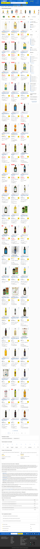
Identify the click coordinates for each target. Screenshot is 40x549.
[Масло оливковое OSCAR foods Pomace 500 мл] (15, 209)
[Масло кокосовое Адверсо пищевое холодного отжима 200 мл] (15, 291)
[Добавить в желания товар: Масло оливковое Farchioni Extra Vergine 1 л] (9, 123)
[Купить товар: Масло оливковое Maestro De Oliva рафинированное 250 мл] (9, 320)
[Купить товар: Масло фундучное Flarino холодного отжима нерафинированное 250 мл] (9, 157)
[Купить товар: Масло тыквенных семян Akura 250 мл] (9, 341)
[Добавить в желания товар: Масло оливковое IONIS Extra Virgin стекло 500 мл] (9, 409)
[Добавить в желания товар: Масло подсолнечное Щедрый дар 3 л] (28, 62)
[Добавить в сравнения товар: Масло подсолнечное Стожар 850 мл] (28, 227)
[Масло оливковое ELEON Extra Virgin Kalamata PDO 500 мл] (25, 373)
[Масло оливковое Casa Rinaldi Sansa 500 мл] (6, 352)
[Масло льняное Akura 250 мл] (25, 107)
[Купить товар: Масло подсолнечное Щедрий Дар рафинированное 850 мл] (9, 96)
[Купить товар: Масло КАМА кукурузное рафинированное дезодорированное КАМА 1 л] (9, 177)
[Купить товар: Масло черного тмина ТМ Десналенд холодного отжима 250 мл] (18, 259)
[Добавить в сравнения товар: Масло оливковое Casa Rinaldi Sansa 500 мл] (9, 349)
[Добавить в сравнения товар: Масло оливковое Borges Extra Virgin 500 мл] (18, 145)
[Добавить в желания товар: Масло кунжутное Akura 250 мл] (18, 409)
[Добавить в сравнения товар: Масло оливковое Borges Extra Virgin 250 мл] (18, 390)
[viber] (30, 533)
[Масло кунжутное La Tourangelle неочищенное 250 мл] (6, 393)
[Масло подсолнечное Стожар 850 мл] (25, 229)
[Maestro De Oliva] (13, 17)
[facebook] (25, 533)
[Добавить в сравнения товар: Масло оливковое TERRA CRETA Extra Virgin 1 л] (28, 165)
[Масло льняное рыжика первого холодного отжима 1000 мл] (25, 413)
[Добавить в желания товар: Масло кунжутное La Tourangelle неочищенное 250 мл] (9, 389)
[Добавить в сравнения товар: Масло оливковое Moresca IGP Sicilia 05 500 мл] (18, 165)
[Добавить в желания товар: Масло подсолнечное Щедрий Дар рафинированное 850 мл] (9, 82)
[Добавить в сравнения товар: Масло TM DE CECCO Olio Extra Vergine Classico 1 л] (18, 104)
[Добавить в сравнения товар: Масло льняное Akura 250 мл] (28, 104)
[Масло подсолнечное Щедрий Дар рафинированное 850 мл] (6, 86)
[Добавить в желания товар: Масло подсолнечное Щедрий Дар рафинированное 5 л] (28, 42)
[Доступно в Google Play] (32, 544)
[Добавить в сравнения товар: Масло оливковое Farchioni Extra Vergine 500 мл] (9, 43)
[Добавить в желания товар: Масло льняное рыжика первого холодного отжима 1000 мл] (28, 409)
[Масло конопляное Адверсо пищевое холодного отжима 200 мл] (25, 209)
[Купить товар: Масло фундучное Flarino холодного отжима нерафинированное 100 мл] (18, 239)
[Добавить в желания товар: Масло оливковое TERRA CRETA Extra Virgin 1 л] (28, 164)
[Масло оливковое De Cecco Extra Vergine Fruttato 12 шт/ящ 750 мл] (6, 209)
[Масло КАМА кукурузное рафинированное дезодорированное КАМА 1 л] (6, 168)
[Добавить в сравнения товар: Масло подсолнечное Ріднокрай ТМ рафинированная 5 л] (18, 22)
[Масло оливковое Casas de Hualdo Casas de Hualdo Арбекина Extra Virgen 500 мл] (25, 25)
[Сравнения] (29, 2)
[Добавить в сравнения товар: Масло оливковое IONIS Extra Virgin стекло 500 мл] (9, 410)
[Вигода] (32, 1)
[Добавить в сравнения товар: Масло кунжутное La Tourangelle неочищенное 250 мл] (9, 390)
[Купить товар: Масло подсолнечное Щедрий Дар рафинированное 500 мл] (28, 279)
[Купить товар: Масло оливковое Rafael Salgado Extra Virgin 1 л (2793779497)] (28, 320)
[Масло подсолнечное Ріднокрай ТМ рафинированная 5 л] (15, 25)
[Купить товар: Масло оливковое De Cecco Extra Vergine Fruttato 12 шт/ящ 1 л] (18, 198)
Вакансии (12, 540)
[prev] (36, 442)
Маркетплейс (12, 542)
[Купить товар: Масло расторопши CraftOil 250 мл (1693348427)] (28, 156)
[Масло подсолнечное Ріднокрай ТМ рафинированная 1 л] (6, 25)
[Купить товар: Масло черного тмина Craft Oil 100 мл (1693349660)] (9, 238)
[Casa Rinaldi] (33, 17)
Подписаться (20, 533)
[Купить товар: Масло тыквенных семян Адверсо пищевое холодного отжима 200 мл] (18, 279)
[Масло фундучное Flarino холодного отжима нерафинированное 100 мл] (15, 229)
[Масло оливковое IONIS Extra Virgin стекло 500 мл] (6, 413)
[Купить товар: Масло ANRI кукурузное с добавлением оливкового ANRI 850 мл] (9, 116)
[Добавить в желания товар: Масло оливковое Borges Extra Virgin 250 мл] (18, 389)
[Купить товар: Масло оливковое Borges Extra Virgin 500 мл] (18, 157)
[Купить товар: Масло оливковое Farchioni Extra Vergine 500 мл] (9, 55)
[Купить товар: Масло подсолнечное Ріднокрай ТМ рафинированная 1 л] (9, 34)
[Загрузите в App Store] (32, 542)
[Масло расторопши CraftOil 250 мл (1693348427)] (25, 148)
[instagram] (29, 533)
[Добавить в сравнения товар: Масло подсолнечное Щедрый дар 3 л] (28, 63)
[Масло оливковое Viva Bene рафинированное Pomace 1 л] (6, 66)
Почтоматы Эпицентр (23, 544)
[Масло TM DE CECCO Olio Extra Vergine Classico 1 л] (15, 107)
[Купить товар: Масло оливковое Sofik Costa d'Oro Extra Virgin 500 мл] (28, 300)
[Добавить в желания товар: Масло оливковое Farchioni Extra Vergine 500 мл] (9, 42)
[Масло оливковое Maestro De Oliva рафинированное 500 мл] (15, 373)
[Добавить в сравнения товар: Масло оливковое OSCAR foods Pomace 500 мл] (18, 206)
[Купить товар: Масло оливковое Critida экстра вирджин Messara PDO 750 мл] (18, 361)
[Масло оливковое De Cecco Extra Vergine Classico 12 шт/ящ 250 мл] (25, 250)
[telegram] (34, 533)
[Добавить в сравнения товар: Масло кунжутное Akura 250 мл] (18, 410)
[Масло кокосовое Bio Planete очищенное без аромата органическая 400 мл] (6, 373)
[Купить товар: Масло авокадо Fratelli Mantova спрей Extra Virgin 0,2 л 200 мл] (9, 279)
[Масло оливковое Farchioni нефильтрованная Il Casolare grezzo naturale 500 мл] (15, 66)
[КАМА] (8, 17)
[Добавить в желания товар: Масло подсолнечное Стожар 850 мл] (28, 225)
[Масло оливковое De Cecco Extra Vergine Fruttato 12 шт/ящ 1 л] (15, 189)
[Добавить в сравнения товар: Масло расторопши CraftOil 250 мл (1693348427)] (28, 145)
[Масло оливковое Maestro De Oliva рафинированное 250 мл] (6, 311)
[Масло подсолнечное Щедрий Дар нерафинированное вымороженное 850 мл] (6, 189)
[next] (38, 442)
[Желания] (33, 2)
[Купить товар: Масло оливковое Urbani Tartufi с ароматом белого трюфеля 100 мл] (18, 341)
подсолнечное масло (5, 477)
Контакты (12, 539)
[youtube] (27, 533)
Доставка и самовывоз (23, 539)
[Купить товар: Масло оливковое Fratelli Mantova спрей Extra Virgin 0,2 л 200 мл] (18, 320)
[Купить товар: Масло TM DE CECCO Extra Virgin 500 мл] (9, 259)
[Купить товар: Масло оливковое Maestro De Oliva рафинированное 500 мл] (18, 382)
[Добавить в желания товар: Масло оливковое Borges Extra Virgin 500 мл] (18, 144)
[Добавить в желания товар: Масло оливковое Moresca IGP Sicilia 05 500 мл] (18, 164)
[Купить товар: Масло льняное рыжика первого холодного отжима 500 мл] (28, 402)
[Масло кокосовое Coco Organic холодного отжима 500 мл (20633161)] (25, 332)
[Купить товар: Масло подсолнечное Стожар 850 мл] (28, 239)
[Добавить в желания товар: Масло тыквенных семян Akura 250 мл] (9, 328)
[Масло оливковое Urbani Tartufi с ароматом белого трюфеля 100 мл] (15, 332)
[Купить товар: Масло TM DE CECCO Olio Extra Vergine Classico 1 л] (18, 116)
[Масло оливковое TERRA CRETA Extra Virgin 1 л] (25, 168)
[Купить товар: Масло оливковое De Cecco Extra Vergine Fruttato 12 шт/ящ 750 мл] (9, 218)
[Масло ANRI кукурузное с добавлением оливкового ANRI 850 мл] (6, 107)
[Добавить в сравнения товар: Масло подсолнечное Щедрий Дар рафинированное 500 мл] (28, 267)
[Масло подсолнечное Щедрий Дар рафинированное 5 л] (25, 46)
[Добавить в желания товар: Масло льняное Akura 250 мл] (28, 103)
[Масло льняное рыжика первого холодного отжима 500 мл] (25, 393)
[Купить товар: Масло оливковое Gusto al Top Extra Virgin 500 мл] (18, 55)
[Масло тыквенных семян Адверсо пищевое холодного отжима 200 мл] (15, 270)
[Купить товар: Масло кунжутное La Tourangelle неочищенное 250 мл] (9, 402)
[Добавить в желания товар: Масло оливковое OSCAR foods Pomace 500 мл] (18, 205)
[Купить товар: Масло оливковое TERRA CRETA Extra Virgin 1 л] (28, 177)
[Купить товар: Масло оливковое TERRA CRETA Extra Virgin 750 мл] (28, 136)
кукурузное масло (4, 479)
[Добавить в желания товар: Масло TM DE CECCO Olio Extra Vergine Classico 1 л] (18, 103)
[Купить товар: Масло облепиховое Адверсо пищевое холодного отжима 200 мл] (9, 300)
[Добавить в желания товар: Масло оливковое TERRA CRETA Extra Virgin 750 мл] (28, 123)
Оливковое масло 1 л (16, 438)
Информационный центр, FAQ (4, 537)
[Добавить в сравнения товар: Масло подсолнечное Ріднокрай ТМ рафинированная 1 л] (9, 22)
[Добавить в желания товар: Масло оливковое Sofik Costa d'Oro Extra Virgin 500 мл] (28, 287)
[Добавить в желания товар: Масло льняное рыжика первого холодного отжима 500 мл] (28, 389)
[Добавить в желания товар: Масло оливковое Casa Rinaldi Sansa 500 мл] (9, 348)
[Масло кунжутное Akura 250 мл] (15, 413)
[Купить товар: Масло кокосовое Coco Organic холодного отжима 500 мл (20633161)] (28, 340)
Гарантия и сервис (22, 541)
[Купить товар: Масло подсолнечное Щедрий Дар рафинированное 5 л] (28, 55)
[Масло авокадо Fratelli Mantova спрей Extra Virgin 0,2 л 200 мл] (6, 270)
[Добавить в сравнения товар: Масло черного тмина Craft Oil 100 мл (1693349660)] (9, 227)
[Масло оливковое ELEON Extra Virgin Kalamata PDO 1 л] (25, 352)
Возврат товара (22, 540)
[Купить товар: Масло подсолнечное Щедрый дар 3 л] (28, 75)
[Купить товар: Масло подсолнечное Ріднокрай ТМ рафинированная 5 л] (18, 34)
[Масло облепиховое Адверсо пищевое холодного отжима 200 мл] (6, 291)
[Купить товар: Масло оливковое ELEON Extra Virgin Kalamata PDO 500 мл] (28, 382)
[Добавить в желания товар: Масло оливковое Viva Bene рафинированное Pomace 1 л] (9, 62)
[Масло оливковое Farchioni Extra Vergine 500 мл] (6, 46)
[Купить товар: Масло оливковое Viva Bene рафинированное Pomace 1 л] (9, 75)
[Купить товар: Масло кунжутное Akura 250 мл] (18, 422)
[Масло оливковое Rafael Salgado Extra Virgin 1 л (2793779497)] (25, 311)
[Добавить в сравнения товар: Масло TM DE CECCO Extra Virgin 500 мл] (9, 247)
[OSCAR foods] (23, 17)
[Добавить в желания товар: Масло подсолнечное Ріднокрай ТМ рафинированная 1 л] (9, 21)
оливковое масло (4, 473)
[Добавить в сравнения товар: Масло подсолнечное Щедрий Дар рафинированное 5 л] (28, 43)
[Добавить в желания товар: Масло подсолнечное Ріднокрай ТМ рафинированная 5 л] (18, 21)
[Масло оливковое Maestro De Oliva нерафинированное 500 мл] (25, 86)
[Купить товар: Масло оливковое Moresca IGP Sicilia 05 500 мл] (18, 177)
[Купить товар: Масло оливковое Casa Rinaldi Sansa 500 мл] (9, 361)
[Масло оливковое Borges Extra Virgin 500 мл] (15, 148)
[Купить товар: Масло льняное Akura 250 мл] (28, 116)
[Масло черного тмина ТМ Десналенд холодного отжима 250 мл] (15, 250)
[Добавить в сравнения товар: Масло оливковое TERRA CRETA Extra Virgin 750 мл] (28, 124)
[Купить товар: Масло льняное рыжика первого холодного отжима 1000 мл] (28, 422)
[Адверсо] (18, 17)
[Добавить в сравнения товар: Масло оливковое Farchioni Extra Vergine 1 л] (9, 124)
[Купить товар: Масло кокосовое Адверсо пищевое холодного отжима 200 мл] (18, 300)
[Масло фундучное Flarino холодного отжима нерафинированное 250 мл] (6, 148)
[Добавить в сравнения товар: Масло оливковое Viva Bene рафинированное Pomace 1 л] (9, 63)
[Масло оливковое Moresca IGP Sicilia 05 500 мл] (15, 168)
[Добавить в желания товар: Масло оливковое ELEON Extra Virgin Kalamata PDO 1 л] (28, 348)
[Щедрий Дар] (3, 17)
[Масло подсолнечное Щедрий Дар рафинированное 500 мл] (25, 270)
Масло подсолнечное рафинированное (7, 438)
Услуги (21, 542)
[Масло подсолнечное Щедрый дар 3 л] (25, 66)
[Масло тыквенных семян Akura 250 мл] (6, 332)
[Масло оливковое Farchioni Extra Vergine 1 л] (6, 127)
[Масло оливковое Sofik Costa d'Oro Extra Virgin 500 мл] (25, 291)
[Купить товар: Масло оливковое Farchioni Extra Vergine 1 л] (9, 136)
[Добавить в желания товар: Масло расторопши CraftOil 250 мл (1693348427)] (28, 144)
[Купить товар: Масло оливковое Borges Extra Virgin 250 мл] (18, 402)
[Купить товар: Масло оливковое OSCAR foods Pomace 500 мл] (18, 218)
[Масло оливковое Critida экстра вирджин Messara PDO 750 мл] (15, 352)
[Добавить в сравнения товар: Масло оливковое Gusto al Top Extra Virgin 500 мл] (18, 43)
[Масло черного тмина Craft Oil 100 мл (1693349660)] (6, 229)
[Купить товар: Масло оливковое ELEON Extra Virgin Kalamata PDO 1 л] (28, 361)
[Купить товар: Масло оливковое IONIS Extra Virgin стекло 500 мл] (9, 422)
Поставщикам (12, 541)
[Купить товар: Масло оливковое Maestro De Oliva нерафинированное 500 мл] (28, 96)
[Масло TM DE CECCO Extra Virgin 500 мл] (6, 250)
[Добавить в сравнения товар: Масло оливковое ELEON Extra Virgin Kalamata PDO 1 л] (28, 349)
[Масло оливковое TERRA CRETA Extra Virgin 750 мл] (25, 127)
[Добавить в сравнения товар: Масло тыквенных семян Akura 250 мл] (9, 329)
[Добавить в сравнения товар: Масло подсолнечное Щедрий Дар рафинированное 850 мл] (9, 84)
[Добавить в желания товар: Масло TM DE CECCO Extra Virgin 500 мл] (9, 246)
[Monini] (28, 17)
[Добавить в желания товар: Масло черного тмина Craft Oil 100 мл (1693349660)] (9, 225)
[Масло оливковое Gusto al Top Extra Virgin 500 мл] (15, 46)
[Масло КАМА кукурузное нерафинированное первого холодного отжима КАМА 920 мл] (15, 127)
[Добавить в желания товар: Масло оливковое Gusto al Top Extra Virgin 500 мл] (18, 42)
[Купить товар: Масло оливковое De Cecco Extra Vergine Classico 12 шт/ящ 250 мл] (28, 259)
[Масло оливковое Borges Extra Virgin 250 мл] (15, 393)
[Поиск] (27, 3)
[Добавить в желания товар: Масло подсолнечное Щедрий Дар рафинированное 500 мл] (28, 266)
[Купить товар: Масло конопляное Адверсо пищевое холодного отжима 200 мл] (28, 218)
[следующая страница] (25, 433)
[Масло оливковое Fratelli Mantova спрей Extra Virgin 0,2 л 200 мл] (15, 311)
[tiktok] (32, 533)
